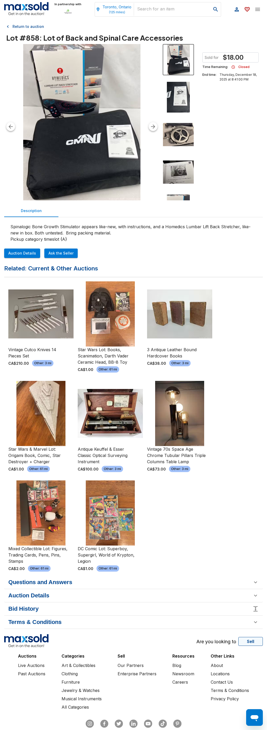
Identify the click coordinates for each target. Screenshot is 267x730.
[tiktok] (162, 723)
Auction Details (22, 253)
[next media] (153, 126)
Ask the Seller (61, 253)
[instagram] (89, 723)
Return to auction (28, 26)
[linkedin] (133, 723)
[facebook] (104, 723)
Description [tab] (31, 210)
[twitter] (119, 723)
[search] (215, 9)
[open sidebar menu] (257, 9)
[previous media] (10, 126)
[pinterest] (177, 723)
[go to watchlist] (247, 9)
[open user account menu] (237, 9)
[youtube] (148, 723)
